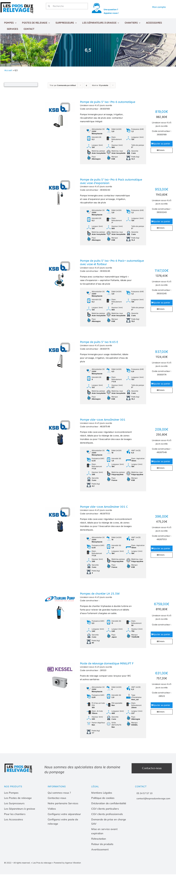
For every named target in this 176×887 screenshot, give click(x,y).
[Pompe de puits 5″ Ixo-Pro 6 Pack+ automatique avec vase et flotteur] (60, 273)
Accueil (8, 70)
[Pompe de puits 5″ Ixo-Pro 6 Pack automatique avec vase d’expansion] (60, 191)
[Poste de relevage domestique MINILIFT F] (60, 675)
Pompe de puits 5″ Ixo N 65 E (99, 342)
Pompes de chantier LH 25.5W (100, 593)
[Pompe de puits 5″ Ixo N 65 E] (60, 354)
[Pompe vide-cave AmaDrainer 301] (60, 432)
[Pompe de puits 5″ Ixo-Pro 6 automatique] (60, 114)
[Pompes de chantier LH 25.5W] (60, 606)
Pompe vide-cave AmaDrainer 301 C (104, 507)
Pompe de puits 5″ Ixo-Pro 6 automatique (107, 102)
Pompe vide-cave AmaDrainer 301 (102, 419)
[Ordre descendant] (86, 85)
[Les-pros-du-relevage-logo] (17, 2)
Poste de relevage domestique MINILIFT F (107, 663)
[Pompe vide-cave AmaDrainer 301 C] (60, 519)
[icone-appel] (97, 3)
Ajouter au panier (161, 143)
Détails (161, 150)
